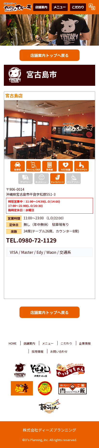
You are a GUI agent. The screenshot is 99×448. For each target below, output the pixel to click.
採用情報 (37, 351)
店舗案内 (29, 343)
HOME (13, 343)
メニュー (48, 343)
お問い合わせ (59, 351)
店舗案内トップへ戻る (49, 55)
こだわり (66, 343)
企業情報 (85, 343)
